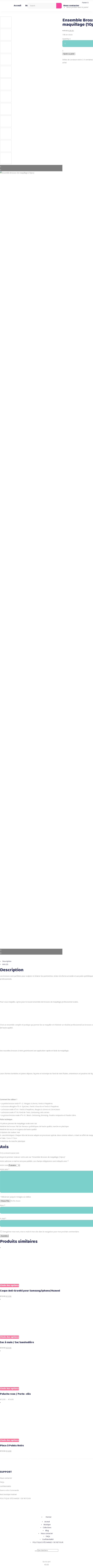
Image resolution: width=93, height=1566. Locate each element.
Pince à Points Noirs (12, 1445)
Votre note (4, 1165)
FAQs (2, 1482)
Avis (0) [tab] (5, 964)
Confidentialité (48, 1539)
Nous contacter (6, 1478)
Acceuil (47, 1521)
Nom (2, 1205)
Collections (47, 1527)
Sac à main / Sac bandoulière (17, 1342)
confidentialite (5, 1486)
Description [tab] (6, 961)
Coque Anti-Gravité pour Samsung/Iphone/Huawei (30, 1291)
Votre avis (4, 1169)
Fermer (48, 1517)
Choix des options (9, 1285)
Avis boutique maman (8, 1494)
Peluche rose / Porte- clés (15, 1394)
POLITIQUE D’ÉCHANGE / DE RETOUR (15, 1498)
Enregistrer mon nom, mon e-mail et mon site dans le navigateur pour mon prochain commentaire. (41, 1231)
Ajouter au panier (68, 54)
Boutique (47, 1524)
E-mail (3, 1218)
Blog (47, 1530)
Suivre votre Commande (9, 1490)
